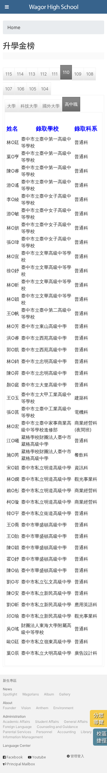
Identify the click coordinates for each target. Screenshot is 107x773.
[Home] (53, 7)
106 (20, 89)
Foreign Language (17, 727)
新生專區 (10, 680)
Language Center (17, 745)
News (7, 689)
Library (86, 732)
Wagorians (30, 694)
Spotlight (10, 694)
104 (45, 89)
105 (32, 89)
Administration (14, 716)
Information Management (23, 737)
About (7, 703)
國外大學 (51, 106)
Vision (26, 708)
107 (8, 89)
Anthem (42, 708)
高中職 (71, 104)
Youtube (39, 757)
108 (89, 74)
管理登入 (77, 756)
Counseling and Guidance (57, 727)
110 (66, 72)
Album (49, 694)
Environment (63, 708)
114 (20, 74)
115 (8, 74)
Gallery (64, 694)
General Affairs (76, 721)
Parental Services (17, 732)
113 (32, 74)
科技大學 (29, 106)
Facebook (15, 757)
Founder (9, 708)
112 (43, 74)
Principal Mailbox (21, 764)
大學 (11, 106)
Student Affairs (47, 721)
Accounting (66, 732)
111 (55, 74)
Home (13, 27)
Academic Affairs (16, 721)
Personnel (44, 732)
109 (77, 74)
